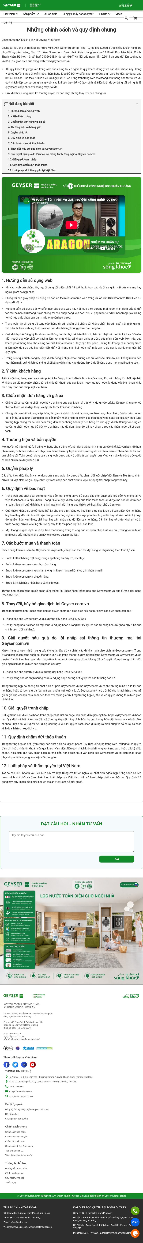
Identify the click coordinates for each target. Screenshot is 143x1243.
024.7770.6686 (16, 1086)
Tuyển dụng (11, 1182)
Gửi (117, 859)
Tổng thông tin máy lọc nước (18, 1155)
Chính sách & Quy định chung (19, 1146)
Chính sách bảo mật (14, 1141)
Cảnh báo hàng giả (14, 1173)
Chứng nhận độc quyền (16, 1119)
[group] (71, 930)
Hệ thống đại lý (12, 1114)
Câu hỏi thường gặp (14, 1178)
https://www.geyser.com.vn (21, 1096)
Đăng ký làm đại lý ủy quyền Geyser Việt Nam (26, 1109)
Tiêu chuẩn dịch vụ (14, 1151)
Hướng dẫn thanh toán (16, 1168)
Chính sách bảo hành (15, 1132)
